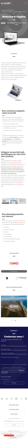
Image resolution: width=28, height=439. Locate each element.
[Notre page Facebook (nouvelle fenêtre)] (16, 398)
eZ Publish (14, 166)
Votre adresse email (6, 349)
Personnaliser (13, 437)
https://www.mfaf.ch (12, 79)
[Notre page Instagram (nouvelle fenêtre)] (12, 398)
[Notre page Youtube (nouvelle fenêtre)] (7, 398)
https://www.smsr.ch (15, 162)
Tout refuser (20, 435)
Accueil (3, 10)
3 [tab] (16, 321)
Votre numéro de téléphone (7, 353)
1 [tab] (12, 321)
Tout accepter (9, 435)
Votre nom (3, 345)
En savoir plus (14, 271)
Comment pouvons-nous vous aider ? (10, 357)
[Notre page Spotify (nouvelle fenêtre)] (26, 398)
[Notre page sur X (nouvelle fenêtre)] (21, 398)
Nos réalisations (9, 10)
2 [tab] (14, 321)
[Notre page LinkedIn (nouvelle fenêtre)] (2, 398)
